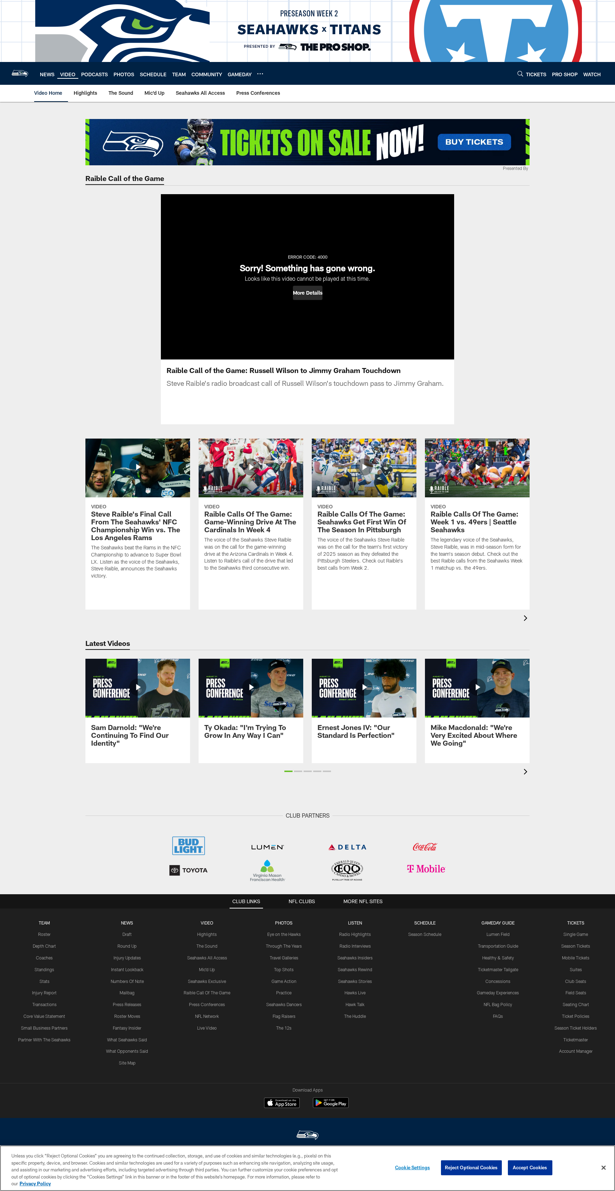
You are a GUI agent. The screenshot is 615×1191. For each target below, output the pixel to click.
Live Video (207, 1027)
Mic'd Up (207, 969)
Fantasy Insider (127, 1027)
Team (44, 922)
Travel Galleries (284, 957)
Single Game (575, 934)
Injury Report (44, 992)
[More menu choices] (260, 74)
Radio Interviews (355, 945)
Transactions (44, 1004)
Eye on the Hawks (284, 934)
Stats (44, 981)
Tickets (575, 922)
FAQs (498, 1016)
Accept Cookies (530, 1167)
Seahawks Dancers (284, 1004)
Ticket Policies (575, 1016)
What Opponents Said (127, 1050)
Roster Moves (127, 1016)
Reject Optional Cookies (471, 1167)
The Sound (206, 945)
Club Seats (575, 981)
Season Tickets (575, 945)
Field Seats (576, 992)
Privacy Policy (35, 1183)
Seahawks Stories (355, 981)
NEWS (127, 922)
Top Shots (284, 969)
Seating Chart (576, 1004)
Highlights (207, 934)
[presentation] (527, 619)
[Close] (603, 1168)
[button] (307, 293)
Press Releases (127, 1004)
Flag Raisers (284, 1016)
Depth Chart (44, 945)
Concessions (497, 981)
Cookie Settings (412, 1167)
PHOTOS (284, 922)
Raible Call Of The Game (207, 992)
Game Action (284, 981)
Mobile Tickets (575, 957)
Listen (355, 922)
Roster (44, 934)
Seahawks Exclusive (207, 981)
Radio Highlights (355, 934)
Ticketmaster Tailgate (498, 969)
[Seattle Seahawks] (307, 1136)
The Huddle (355, 1016)
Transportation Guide (498, 945)
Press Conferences (207, 1004)
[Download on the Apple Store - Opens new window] (282, 1104)
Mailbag (127, 992)
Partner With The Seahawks (44, 1039)
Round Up (127, 945)
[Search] (520, 73)
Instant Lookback (127, 969)
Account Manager (576, 1050)
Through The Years (284, 945)
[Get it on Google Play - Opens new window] (331, 1106)
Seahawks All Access (207, 957)
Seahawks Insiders (355, 957)
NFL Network (207, 1016)
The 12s (283, 1027)
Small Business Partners (44, 1027)
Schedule (425, 922)
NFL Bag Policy (498, 1004)
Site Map (127, 1062)
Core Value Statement (44, 1016)
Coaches (44, 957)
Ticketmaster (575, 1039)
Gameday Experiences (498, 992)
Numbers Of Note (127, 981)
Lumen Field (498, 934)
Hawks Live (355, 992)
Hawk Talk (355, 1004)
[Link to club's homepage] (19, 73)
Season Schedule (424, 934)
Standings (44, 969)
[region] (307, 1168)
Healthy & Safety (498, 957)
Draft (127, 934)
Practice (283, 992)
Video (207, 922)
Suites (576, 969)
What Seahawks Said (127, 1039)
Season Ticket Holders (575, 1027)
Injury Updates (127, 957)
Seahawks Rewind (355, 969)
